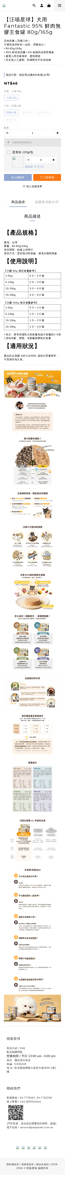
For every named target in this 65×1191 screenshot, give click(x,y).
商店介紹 (12, 1048)
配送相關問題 (15, 1052)
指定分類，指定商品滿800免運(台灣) (28, 74)
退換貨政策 (27, 1164)
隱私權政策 (12, 1164)
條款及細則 (42, 1164)
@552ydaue (33, 1101)
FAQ (22, 1048)
